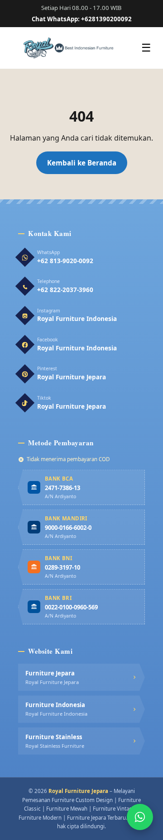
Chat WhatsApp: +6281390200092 (82, 19)
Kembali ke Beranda (81, 162)
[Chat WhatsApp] (140, 817)
